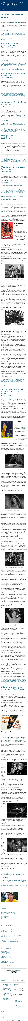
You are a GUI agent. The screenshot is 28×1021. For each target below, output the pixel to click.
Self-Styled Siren (14, 404)
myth (20, 95)
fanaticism (19, 93)
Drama (8, 33)
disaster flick (15, 189)
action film (21, 185)
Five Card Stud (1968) (18, 997)
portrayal (22, 129)
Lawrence (22, 35)
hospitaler (18, 94)
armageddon (14, 186)
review (8, 68)
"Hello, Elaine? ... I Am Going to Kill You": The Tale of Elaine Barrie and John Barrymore (7, 986)
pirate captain (14, 382)
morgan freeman (16, 190)
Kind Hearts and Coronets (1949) (7, 911)
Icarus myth (14, 22)
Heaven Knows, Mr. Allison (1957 (18, 1002)
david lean (14, 34)
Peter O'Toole (6, 38)
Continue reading (5, 30)
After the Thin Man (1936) (6, 955)
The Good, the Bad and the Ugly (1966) (8, 913)
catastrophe (8, 188)
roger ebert (19, 68)
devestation (3, 189)
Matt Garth (8, 159)
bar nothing (17, 679)
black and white (4, 157)
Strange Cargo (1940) (5, 918)
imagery (4, 35)
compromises (3, 680)
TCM (18, 373)
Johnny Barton (22, 128)
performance (17, 129)
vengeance (7, 162)
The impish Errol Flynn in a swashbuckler (13, 198)
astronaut (19, 186)
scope (10, 38)
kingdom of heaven (7, 95)
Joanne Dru (19, 158)
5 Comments (23, 682)
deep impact (23, 188)
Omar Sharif (20, 36)
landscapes (17, 35)
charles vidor (22, 679)
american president (8, 186)
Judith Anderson (4, 129)
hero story (11, 94)
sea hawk (6, 384)
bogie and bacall (22, 880)
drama (18, 157)
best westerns (22, 155)
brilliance (17, 33)
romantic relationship (8, 191)
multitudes (15, 36)
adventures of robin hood (6, 380)
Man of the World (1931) (6, 948)
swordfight (3, 385)
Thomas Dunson (21, 161)
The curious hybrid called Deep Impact (13, 168)
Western (8, 155)
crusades (6, 93)
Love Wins (16, 990)
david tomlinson (20, 124)
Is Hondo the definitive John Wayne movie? (9, 941)
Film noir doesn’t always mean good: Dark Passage (13, 688)
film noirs (23, 64)
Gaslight (17, 125)
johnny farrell (12, 681)
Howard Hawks (14, 158)
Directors (11, 185)
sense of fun (10, 384)
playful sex (22, 681)
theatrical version (8, 97)
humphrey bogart (15, 882)
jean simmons (13, 128)
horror (21, 127)
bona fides (18, 63)
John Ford (23, 158)
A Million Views (17, 988)
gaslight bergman (22, 125)
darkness (23, 881)
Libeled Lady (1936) (5, 952)
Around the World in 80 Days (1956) (8, 912)
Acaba (14, 33)
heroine (18, 127)
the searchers (15, 161)
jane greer (3, 66)
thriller (24, 130)
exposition (10, 64)
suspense (15, 130)
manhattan (7, 190)
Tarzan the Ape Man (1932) (6, 931)
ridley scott (19, 96)
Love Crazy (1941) (4, 961)
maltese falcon (18, 884)
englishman (13, 125)
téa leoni (9, 192)
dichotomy (9, 680)
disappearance (8, 125)
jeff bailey (7, 66)
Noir (7, 63)
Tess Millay (11, 161)
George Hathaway (4, 127)
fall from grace (22, 34)
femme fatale (15, 64)
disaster (11, 189)
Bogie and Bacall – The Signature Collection (12, 874)
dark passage (19, 881)
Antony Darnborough (18, 123)
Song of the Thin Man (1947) (6, 963)
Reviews (3, 932)
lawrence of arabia (4, 36)
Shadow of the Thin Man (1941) (7, 960)
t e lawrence (14, 38)
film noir (19, 64)
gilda (23, 680)
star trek (11, 130)
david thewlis (10, 93)
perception (6, 160)
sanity (9, 130)
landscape (13, 35)
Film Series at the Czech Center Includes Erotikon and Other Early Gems (7, 997)
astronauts (24, 186)
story (10, 69)
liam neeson (13, 95)
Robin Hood (22, 382)
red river (15, 160)
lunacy (17, 95)
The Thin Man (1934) (5, 951)
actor (19, 155)
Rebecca (2, 130)
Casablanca (10, 881)
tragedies (18, 38)
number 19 (13, 129)
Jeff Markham (11, 66)
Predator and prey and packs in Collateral (9, 937)
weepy (7, 131)
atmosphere (3, 124)
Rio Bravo (22, 160)
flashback (3, 65)
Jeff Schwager (17, 66)
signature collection (16, 384)
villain (10, 162)
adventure (11, 379)
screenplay (6, 69)
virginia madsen (14, 69)
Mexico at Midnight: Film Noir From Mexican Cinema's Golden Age (7, 992)
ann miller (14, 63)
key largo (8, 884)
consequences (4, 34)
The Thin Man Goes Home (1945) (7, 962)
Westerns (12, 155)
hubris (25, 28)
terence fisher (20, 130)
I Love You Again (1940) (5, 958)
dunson (21, 157)
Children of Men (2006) (5, 916)
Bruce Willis (3, 188)
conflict (24, 33)
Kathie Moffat (22, 66)
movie (24, 159)
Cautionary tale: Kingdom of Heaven (13, 74)
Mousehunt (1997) (4, 917)
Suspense (8, 123)
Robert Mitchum (13, 68)
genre (11, 65)
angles (13, 679)
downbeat (14, 157)
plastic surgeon (4, 885)
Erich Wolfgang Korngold (9, 381)
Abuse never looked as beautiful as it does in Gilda (12, 391)
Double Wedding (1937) (5, 956)
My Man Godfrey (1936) (5, 953)
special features (22, 191)
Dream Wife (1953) (4, 940)
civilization (13, 188)
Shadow (6, 682)
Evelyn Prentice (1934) (5, 950)
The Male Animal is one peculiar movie (8, 934)
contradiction (9, 34)
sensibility (23, 96)
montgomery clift (19, 159)
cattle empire (9, 157)
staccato (6, 161)
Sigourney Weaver (15, 191)
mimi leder (11, 190)
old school (23, 95)
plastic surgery (10, 885)
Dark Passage (5, 873)
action (8, 185)
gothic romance (11, 127)
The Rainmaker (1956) (5, 936)
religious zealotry (10, 96)
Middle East (11, 36)
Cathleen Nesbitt (9, 124)
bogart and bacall (15, 880)
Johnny (17, 128)
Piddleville (5, 68)
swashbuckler (23, 384)
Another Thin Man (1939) (6, 957)
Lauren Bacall (12, 884)
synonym (17, 885)
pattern (2, 160)
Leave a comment (21, 69)
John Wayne (3, 159)
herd (8, 158)
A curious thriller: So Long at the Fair (13, 103)
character (15, 92)
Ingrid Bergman (8, 128)
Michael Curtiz (6, 382)
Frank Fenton (7, 65)
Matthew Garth (13, 159)
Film (5, 158)
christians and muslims (21, 92)
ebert (7, 64)
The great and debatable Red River (12, 137)
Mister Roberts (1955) (5, 965)
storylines (5, 192)
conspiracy (15, 124)
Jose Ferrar (9, 35)
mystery (9, 129)
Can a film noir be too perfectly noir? (11, 44)
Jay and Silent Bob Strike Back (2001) (8, 920)
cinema (21, 33)
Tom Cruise (13, 192)
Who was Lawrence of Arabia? (12, 16)
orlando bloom (4, 96)
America (2, 186)
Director (18, 34)
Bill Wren (11, 19)
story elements (13, 682)
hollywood (7, 681)
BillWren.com (6, 1017)
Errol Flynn (16, 381)
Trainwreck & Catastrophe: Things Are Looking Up (19, 986)
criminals (14, 881)
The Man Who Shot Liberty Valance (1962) (9, 939)
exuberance (20, 381)
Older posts (4, 889)
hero (2, 35)
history (14, 94)
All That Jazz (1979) (4, 915)
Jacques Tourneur (21, 65)
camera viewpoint (4, 881)
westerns (18, 682)
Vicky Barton (3, 131)
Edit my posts (4, 908)
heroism (2, 190)
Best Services (18, 1020)
